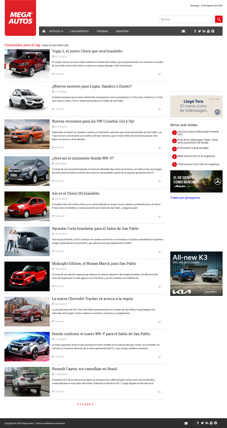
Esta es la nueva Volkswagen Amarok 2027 (198, 133)
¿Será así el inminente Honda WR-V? (83, 158)
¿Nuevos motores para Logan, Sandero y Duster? (92, 86)
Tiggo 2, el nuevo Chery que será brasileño (87, 51)
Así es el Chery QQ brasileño (75, 193)
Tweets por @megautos (185, 197)
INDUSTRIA (122, 31)
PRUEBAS (102, 31)
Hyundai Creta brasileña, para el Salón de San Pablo (95, 228)
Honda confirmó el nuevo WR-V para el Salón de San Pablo (101, 333)
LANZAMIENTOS (79, 31)
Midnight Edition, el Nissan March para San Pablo (94, 263)
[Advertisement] (196, 67)
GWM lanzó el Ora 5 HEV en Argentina (198, 164)
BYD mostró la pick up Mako (193, 148)
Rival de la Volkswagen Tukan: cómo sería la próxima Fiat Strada (197, 141)
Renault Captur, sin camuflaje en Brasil (84, 368)
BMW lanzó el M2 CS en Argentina (196, 156)
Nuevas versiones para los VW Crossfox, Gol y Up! (93, 121)
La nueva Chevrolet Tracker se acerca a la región (92, 298)
